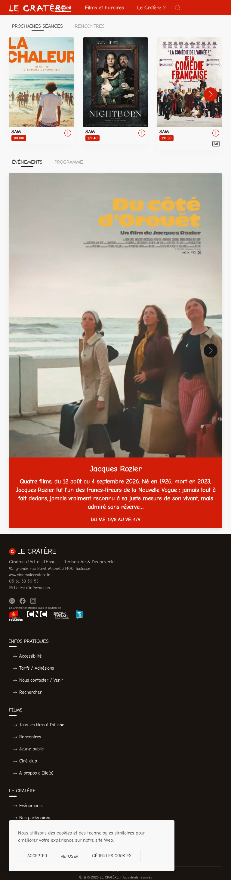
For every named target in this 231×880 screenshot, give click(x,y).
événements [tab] (27, 162)
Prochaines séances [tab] (37, 26)
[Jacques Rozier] (115, 350)
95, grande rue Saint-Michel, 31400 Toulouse (49, 568)
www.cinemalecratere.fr (29, 574)
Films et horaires (104, 8)
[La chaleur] (41, 90)
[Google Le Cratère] (12, 601)
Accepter (37, 855)
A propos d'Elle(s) (36, 773)
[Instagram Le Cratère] (33, 601)
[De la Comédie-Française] (189, 93)
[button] (178, 8)
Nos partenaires (34, 817)
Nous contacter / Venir (41, 680)
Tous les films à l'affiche (41, 725)
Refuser (69, 856)
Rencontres (30, 737)
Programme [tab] (68, 162)
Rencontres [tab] (90, 26)
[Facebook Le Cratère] (23, 601)
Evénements (30, 805)
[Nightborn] (115, 90)
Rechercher (30, 692)
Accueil (63, 8)
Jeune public (31, 749)
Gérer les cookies (111, 855)
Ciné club (28, 761)
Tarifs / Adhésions (36, 668)
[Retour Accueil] (37, 8)
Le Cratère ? (151, 8)
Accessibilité (30, 656)
